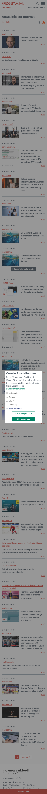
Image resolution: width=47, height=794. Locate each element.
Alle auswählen (23, 419)
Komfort (12, 397)
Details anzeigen (14, 408)
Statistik (12, 401)
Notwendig (13, 393)
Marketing (13, 405)
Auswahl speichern (23, 413)
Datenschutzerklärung (15, 389)
